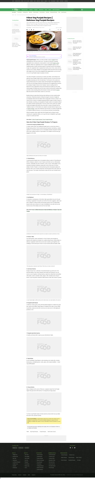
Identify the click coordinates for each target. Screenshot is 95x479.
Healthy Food (15, 463)
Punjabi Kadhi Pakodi (33, 302)
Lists (15, 14)
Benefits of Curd (52, 460)
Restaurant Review (53, 12)
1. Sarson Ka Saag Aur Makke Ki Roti (35, 124)
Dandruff (26, 462)
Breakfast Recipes (72, 460)
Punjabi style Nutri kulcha (33, 333)
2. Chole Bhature (30, 158)
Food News (20, 12)
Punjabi (53, 59)
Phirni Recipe (51, 467)
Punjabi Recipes (43, 431)
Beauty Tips (27, 465)
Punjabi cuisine (56, 63)
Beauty (26, 453)
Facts (59, 12)
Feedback (24, 474)
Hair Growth (27, 458)
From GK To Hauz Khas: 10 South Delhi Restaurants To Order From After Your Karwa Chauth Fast (77, 62)
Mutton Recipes (64, 457)
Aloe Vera (27, 454)
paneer (58, 89)
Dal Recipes (39, 463)
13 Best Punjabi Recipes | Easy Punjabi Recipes (42, 119)
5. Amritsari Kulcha (31, 268)
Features (31, 9)
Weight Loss (15, 447)
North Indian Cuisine (52, 431)
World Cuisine (35, 12)
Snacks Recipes (40, 469)
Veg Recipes (39, 453)
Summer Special (52, 453)
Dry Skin (26, 460)
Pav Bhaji (78, 460)
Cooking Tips (21, 447)
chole (49, 71)
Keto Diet (14, 458)
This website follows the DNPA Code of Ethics (57, 474)
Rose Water (27, 456)
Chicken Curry (71, 454)
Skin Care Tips (51, 462)
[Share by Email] (58, 30)
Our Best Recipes (71, 38)
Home (13, 14)
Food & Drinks (42, 12)
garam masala (31, 108)
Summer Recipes (52, 454)
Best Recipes (63, 12)
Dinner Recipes (40, 454)
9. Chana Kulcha (30, 387)
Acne (26, 467)
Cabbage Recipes (40, 465)
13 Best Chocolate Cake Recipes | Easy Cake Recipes (77, 48)
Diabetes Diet (15, 456)
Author (29, 474)
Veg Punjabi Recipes (34, 431)
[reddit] (34, 30)
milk (56, 97)
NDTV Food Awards (56, 9)
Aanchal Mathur (28, 27)
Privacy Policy (14, 474)
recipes (44, 426)
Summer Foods (52, 456)
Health (49, 9)
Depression (15, 460)
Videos (46, 9)
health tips (39, 426)
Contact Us (33, 474)
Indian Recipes (63, 453)
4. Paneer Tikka (30, 236)
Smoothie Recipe (52, 465)
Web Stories (41, 9)
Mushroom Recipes (40, 460)
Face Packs (27, 463)
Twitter (30, 428)
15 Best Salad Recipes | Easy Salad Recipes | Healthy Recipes (77, 54)
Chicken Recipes (64, 454)
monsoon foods (25, 9)
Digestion (14, 465)
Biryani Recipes (71, 457)
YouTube (35, 428)
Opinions (30, 12)
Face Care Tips (52, 463)
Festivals (47, 12)
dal (48, 199)
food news (35, 426)
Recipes (35, 9)
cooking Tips (25, 12)
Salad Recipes (39, 456)
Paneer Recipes (40, 458)
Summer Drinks (52, 458)
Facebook (53, 426)
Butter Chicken (79, 457)
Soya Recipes (39, 462)
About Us (19, 474)
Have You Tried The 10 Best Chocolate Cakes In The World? (77, 41)
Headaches (15, 467)
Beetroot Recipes (40, 467)
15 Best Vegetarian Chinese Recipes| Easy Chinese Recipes (77, 68)
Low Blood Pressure (16, 462)
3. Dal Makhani (30, 197)
